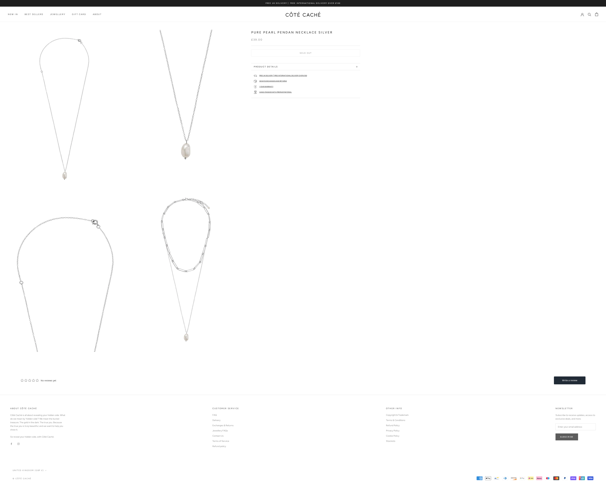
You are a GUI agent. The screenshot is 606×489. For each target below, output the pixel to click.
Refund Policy (393, 425)
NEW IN (13, 14)
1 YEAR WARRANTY (266, 87)
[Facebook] (11, 444)
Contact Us (218, 436)
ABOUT (97, 14)
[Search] (589, 14)
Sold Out (306, 53)
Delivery (216, 420)
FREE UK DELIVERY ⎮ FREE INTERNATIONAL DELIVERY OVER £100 (283, 76)
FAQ (214, 415)
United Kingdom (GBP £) (28, 470)
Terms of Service (220, 441)
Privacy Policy (392, 430)
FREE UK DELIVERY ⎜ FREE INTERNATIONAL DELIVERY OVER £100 (303, 3)
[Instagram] (18, 444)
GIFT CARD (79, 14)
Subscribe (566, 437)
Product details (266, 67)
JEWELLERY (57, 14)
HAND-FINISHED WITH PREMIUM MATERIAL (275, 92)
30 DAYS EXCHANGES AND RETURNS (273, 81)
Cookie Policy (392, 436)
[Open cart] (596, 14)
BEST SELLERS (34, 14)
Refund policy (219, 446)
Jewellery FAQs (220, 430)
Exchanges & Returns (223, 425)
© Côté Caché (22, 478)
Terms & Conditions (395, 420)
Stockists (390, 441)
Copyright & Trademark (397, 415)
